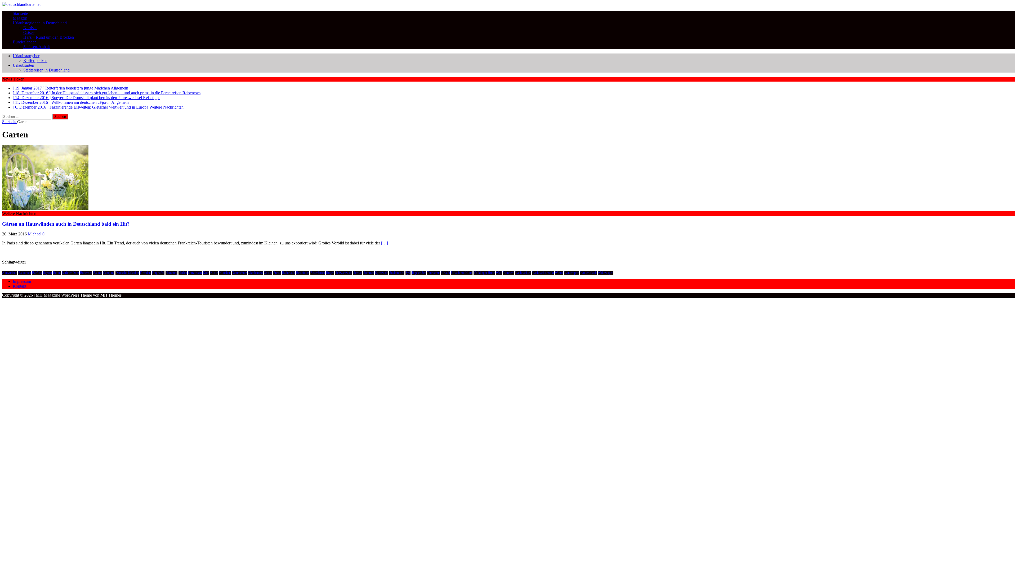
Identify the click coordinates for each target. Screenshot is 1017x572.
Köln (206, 273)
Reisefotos (302, 273)
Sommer (368, 273)
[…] (384, 243)
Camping (108, 273)
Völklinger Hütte (484, 273)
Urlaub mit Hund (461, 273)
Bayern (47, 273)
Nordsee (30, 27)
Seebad (357, 273)
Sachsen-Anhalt (36, 46)
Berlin (57, 273)
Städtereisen (396, 273)
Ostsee (28, 32)
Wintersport (571, 273)
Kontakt (19, 286)
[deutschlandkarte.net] (21, 4)
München (225, 273)
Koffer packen (35, 60)
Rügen (330, 273)
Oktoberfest (255, 273)
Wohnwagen (605, 273)
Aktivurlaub (9, 273)
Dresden (145, 273)
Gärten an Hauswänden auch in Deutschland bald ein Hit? (66, 224)
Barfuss (37, 273)
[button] (45, 177)
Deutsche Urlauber (127, 273)
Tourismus (433, 273)
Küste (214, 273)
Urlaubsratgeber (26, 55)
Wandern (508, 273)
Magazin (20, 18)
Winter (559, 273)
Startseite (20, 13)
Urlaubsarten (23, 65)
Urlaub (445, 273)
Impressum (22, 281)
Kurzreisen (195, 273)
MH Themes (111, 295)
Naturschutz (239, 273)
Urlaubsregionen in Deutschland (40, 23)
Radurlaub (288, 273)
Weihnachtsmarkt (543, 273)
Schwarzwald (343, 273)
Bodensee (86, 273)
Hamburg (171, 273)
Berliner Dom (70, 273)
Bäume (97, 273)
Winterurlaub (588, 273)
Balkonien (24, 273)
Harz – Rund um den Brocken (48, 37)
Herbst (183, 273)
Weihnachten (523, 273)
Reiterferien (317, 273)
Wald (499, 273)
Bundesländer (24, 42)
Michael (34, 234)
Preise (277, 273)
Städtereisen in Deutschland (46, 70)
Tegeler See (419, 273)
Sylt (408, 273)
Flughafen (158, 273)
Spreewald (381, 273)
